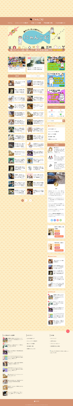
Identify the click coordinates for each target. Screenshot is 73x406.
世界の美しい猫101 (59, 242)
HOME (37, 401)
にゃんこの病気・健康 (60, 116)
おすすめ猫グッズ (61, 22)
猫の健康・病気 (48, 22)
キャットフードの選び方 (22, 22)
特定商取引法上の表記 (55, 346)
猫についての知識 (36, 22)
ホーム (10, 22)
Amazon (57, 230)
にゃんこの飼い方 (60, 111)
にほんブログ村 (53, 352)
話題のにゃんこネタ (52, 139)
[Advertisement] (36, 8)
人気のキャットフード (51, 111)
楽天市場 (57, 233)
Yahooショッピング (59, 236)
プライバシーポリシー (55, 343)
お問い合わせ (53, 341)
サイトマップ (53, 338)
